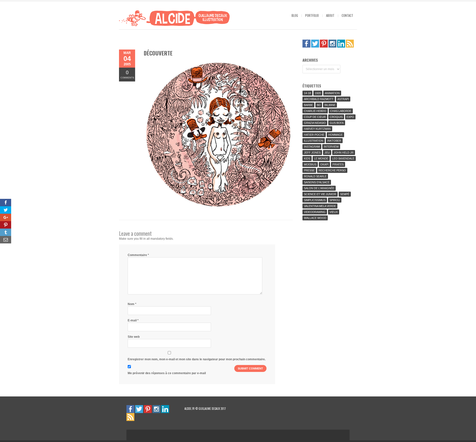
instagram (312, 146)
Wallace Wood (315, 217)
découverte (158, 53)
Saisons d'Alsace (316, 182)
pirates (338, 164)
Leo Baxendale (343, 158)
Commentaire (138, 255)
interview (331, 146)
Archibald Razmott (318, 99)
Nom (132, 304)
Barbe (308, 105)
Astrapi (343, 99)
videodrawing (315, 211)
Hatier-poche (314, 134)
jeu (327, 152)
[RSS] (350, 43)
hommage (335, 134)
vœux (333, 211)
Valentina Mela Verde (320, 206)
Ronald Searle (315, 176)
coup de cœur (315, 116)
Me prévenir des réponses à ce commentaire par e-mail (167, 373)
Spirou (334, 200)
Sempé (344, 194)
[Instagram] (332, 43)
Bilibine (330, 105)
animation (332, 93)
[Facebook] (306, 43)
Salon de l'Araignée (319, 188)
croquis (336, 116)
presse (309, 170)
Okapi (324, 164)
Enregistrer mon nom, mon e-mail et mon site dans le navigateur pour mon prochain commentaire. (197, 359)
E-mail (133, 320)
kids (307, 158)
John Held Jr (344, 152)
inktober (334, 140)
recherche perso (332, 170)
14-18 (307, 93)
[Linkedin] (341, 43)
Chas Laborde (340, 110)
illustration (313, 140)
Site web (134, 336)
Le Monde (321, 158)
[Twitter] (315, 43)
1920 (318, 93)
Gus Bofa (337, 122)
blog (295, 15)
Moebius (310, 164)
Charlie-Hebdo (315, 110)
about (330, 15)
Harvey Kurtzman (317, 128)
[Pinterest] (324, 43)
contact (347, 15)
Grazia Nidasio (315, 122)
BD (319, 105)
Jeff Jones (312, 152)
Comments (127, 74)
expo (350, 116)
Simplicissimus (315, 200)
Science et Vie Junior (320, 194)
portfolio (312, 15)
